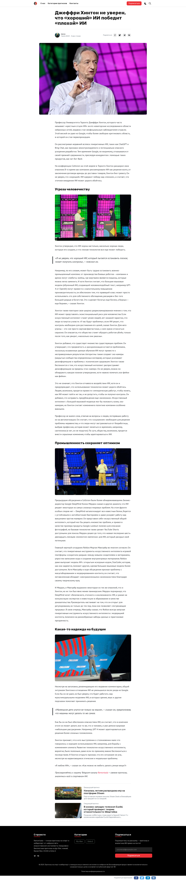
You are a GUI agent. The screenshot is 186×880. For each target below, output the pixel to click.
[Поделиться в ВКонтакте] (129, 35)
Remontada (103, 772)
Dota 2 (90, 841)
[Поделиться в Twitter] (120, 35)
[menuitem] (42, 3)
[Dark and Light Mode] (145, 3)
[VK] (38, 855)
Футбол (79, 841)
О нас (42, 3)
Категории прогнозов (57, 3)
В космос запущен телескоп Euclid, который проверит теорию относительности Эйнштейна (103, 809)
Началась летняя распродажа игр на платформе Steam (104, 791)
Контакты (74, 3)
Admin (63, 34)
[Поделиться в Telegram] (124, 35)
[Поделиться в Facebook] (115, 35)
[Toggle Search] (150, 3)
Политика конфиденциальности (93, 871)
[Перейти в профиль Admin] (57, 35)
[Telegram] (34, 855)
